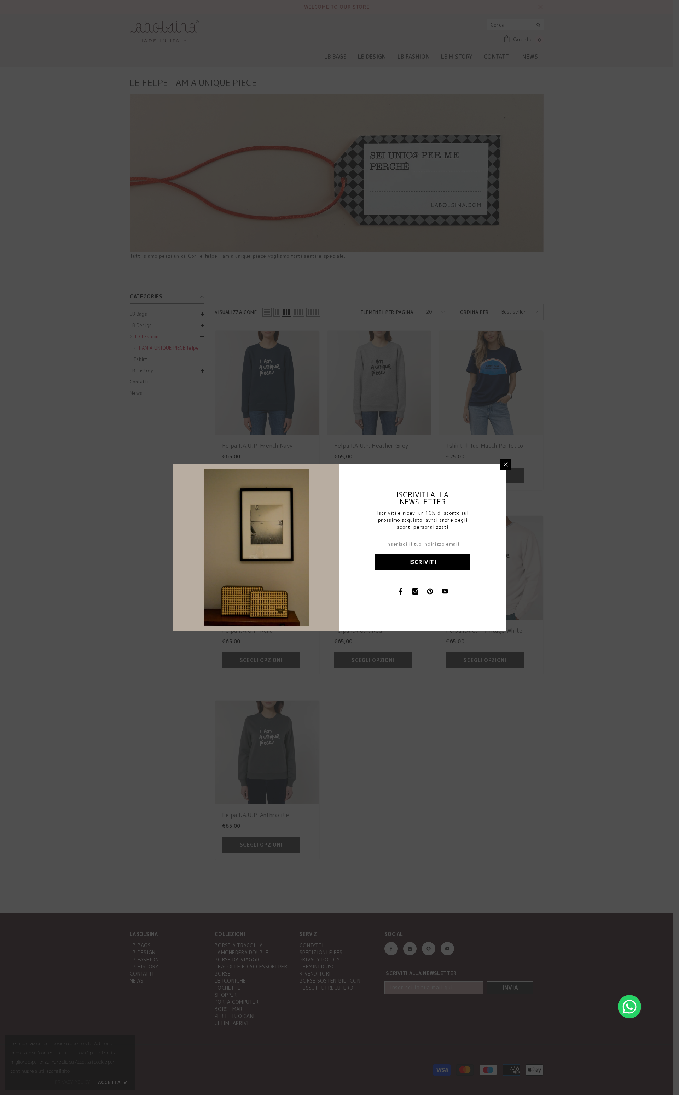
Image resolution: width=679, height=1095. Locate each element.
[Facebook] (400, 591)
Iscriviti (422, 562)
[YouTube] (444, 591)
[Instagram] (415, 591)
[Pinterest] (430, 591)
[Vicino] (505, 464)
